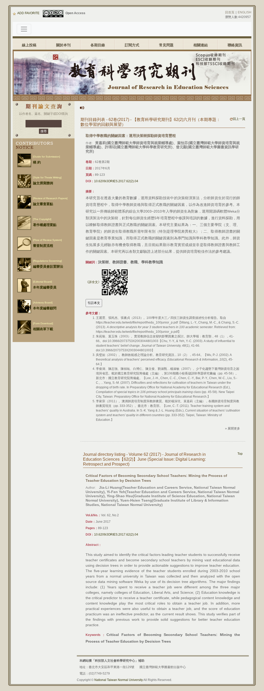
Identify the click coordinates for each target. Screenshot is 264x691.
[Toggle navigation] (24, 29)
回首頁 (229, 12)
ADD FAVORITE (28, 13)
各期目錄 (97, 45)
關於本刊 (63, 45)
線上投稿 (29, 45)
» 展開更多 (232, 428)
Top (240, 454)
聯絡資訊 (235, 45)
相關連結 (200, 45)
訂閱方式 (132, 45)
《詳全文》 (93, 282)
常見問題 (166, 45)
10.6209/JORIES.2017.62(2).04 (116, 181)
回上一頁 (239, 119)
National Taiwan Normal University (118, 680)
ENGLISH (244, 12)
